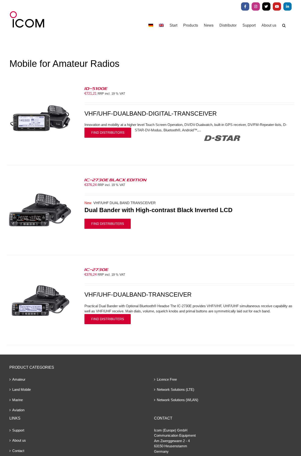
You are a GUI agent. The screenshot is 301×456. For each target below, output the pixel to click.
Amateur (18, 379)
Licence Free (167, 379)
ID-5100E (95, 88)
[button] (284, 25)
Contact (18, 451)
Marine (17, 400)
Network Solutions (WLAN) (177, 400)
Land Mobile (21, 389)
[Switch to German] (150, 25)
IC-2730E (96, 269)
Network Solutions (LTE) (175, 389)
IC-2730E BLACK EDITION (115, 180)
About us (19, 440)
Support (18, 430)
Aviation (18, 410)
